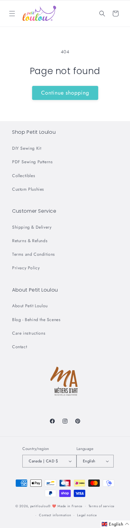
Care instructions (28, 333)
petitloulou (39, 505)
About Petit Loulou (30, 306)
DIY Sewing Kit (26, 148)
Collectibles (23, 176)
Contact (19, 347)
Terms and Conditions (33, 254)
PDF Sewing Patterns (32, 162)
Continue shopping (65, 93)
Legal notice (87, 515)
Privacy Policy (26, 268)
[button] (12, 13)
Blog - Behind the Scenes (36, 320)
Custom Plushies (28, 189)
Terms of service (102, 506)
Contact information (55, 515)
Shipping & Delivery (31, 227)
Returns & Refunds (29, 241)
